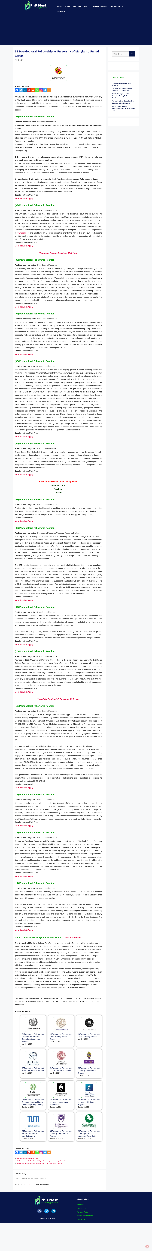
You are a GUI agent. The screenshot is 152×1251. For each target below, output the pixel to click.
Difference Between (100, 6)
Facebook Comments (38, 1178)
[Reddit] (33, 90)
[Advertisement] (76, 30)
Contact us (81, 1208)
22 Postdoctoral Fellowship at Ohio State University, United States (39, 1163)
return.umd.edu (23, 233)
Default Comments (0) (22, 1178)
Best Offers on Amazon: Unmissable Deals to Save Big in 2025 (123, 108)
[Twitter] (21, 90)
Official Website (72, 937)
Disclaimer (81, 1219)
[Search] (132, 53)
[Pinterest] (29, 90)
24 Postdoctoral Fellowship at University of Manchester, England (89, 1070)
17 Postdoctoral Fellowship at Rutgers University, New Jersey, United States (43, 1161)
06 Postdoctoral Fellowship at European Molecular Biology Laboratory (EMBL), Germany (33, 1102)
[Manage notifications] (147, 1246)
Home (59, 6)
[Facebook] (17, 90)
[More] (49, 90)
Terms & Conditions (85, 1216)
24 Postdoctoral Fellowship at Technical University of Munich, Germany (33, 1133)
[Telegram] (45, 90)
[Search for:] (120, 53)
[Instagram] (41, 90)
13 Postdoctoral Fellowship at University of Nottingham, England (89, 1102)
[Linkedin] (25, 90)
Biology (67, 6)
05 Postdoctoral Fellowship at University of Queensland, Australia (61, 1133)
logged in (29, 1184)
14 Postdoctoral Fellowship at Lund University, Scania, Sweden (61, 1036)
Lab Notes (61, 11)
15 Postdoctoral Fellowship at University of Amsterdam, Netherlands (61, 1102)
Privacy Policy (83, 1212)
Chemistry (77, 6)
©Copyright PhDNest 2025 (46, 1218)
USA (36, 1158)
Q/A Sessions (116, 6)
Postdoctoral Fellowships (25, 1158)
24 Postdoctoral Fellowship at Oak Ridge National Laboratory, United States (89, 1133)
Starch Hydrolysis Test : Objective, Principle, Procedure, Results (123, 96)
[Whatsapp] (37, 90)
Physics (87, 6)
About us (80, 1205)
